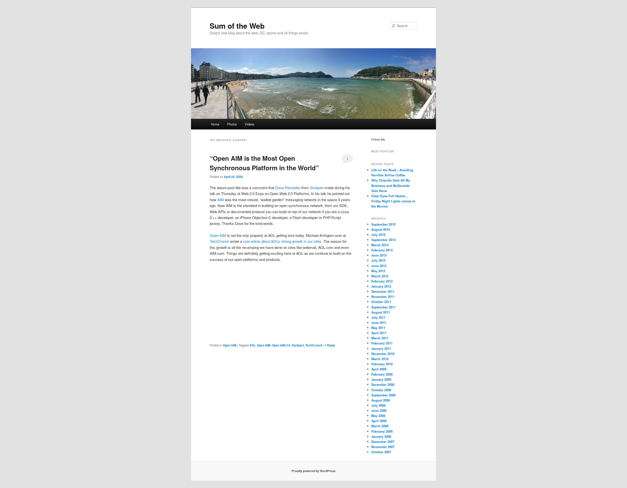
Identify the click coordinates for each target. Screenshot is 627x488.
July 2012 (378, 260)
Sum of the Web (237, 25)
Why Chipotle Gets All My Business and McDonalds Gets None (390, 185)
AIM (220, 199)
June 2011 (378, 322)
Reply (330, 345)
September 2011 (383, 307)
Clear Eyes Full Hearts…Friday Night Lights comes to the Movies (393, 201)
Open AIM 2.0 (281, 345)
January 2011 (381, 348)
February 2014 (382, 250)
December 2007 (382, 441)
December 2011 (382, 291)
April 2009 (378, 369)
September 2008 (383, 395)
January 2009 (381, 379)
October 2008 (381, 390)
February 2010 (382, 364)
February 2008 (382, 431)
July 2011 (378, 317)
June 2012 (378, 265)
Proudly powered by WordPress (313, 471)
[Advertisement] (281, 302)
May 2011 (378, 327)
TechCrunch (219, 241)
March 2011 (379, 338)
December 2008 (382, 384)
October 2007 (381, 452)
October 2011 (381, 301)
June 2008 (378, 410)
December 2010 (382, 353)
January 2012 (381, 286)
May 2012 (378, 270)
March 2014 (379, 245)
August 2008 (380, 400)
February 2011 (382, 343)
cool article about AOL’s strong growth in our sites (282, 241)
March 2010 (379, 358)
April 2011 (378, 332)
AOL (252, 345)
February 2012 (382, 281)
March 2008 (379, 426)
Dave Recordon (288, 187)
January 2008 (381, 436)
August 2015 (380, 229)
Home (215, 124)
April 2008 (378, 420)
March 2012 (379, 276)
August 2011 (380, 312)
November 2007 (383, 446)
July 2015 (378, 234)
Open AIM (218, 235)
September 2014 (383, 239)
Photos (232, 124)
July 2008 (378, 405)
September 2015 (383, 224)
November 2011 (383, 296)
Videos (249, 124)
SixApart (317, 187)
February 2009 (382, 374)
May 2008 (378, 415)
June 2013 (378, 255)
